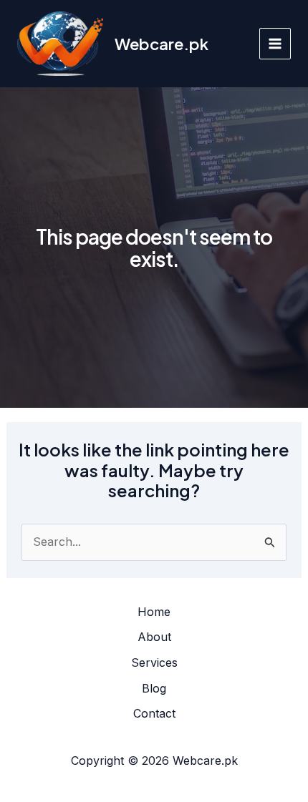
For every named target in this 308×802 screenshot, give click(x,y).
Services (154, 662)
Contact (154, 713)
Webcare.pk (161, 44)
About (154, 637)
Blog (154, 688)
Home (154, 612)
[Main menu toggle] (275, 43)
